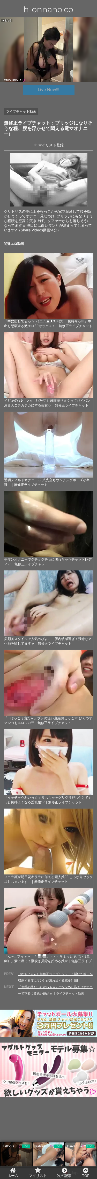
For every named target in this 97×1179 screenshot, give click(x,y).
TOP (85, 1175)
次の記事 (64, 1175)
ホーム (13, 1175)
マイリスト (38, 1175)
